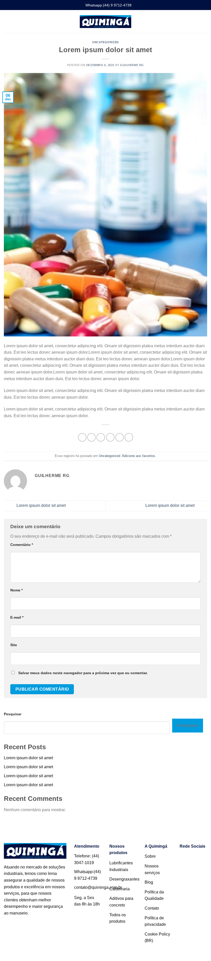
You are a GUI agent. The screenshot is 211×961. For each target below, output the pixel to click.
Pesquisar (12, 714)
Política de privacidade (155, 921)
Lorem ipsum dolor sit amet (40, 506)
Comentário (21, 545)
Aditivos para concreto (121, 901)
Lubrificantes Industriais (121, 866)
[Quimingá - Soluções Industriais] (105, 21)
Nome (16, 590)
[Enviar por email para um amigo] (110, 437)
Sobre (150, 856)
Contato (152, 908)
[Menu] (7, 21)
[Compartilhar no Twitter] (100, 437)
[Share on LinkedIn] (129, 437)
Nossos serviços (152, 869)
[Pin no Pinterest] (119, 437)
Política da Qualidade (154, 895)
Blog (149, 882)
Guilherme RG (132, 65)
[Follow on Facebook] (186, 858)
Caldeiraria (119, 889)
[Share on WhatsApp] (82, 437)
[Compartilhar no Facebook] (91, 437)
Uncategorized (105, 42)
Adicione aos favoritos (138, 456)
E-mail (16, 617)
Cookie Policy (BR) (157, 937)
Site (13, 645)
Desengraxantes (124, 879)
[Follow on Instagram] (198, 858)
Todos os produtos (117, 918)
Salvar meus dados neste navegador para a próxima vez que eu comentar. (83, 673)
